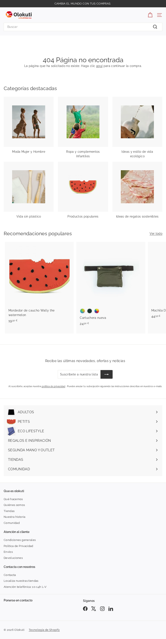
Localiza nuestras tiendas (21, 580)
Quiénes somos (14, 505)
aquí (99, 66)
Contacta (10, 575)
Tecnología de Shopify (44, 629)
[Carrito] (150, 15)
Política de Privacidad (18, 546)
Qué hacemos (13, 499)
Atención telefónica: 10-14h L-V (25, 586)
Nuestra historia (15, 516)
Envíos (8, 551)
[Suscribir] (107, 374)
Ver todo (156, 233)
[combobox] (83, 27)
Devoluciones (13, 558)
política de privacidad (53, 386)
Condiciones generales (20, 540)
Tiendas (9, 511)
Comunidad (12, 523)
